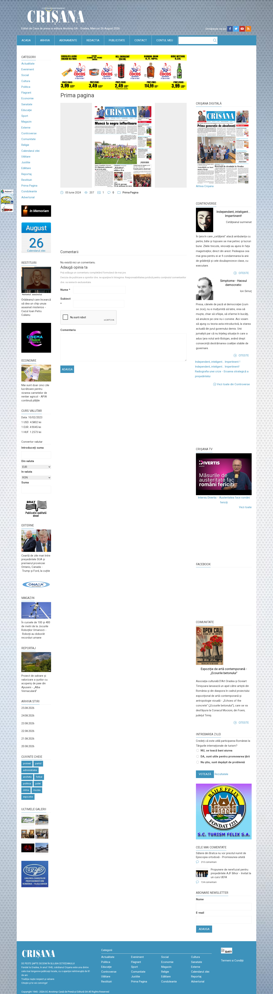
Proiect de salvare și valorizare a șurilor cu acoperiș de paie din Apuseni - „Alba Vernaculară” (34, 683)
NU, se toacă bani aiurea (216, 750)
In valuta (26, 471)
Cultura (25, 81)
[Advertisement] (224, 416)
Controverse (29, 133)
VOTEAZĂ (205, 774)
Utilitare (25, 156)
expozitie (28, 796)
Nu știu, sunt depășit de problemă (223, 762)
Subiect (65, 301)
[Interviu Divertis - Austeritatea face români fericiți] (224, 474)
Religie (25, 145)
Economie (27, 98)
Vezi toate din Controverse (233, 384)
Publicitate (117, 40)
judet (38, 783)
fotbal (39, 776)
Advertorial (28, 197)
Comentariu (66, 330)
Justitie (25, 162)
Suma (25, 482)
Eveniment (27, 69)
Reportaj (26, 174)
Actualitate (28, 63)
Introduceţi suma (32, 447)
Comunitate (28, 139)
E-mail (200, 912)
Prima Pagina (29, 185)
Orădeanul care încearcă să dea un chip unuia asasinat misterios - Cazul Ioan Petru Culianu (36, 307)
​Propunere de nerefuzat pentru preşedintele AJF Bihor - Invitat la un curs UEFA (231, 873)
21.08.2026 (27, 738)
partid (38, 763)
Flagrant (26, 92)
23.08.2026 (27, 723)
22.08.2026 (27, 731)
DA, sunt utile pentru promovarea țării (225, 756)
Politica (25, 87)
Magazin (26, 121)
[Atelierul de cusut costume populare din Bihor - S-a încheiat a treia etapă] (41, 833)
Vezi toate (245, 507)
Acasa (26, 40)
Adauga (204, 929)
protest (27, 763)
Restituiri (26, 180)
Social (25, 75)
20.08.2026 (27, 746)
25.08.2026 (27, 708)
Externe (25, 127)
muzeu (36, 790)
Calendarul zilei (30, 151)
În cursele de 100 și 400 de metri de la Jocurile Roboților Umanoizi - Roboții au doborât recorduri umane (35, 630)
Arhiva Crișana (205, 186)
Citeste (244, 273)
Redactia (93, 40)
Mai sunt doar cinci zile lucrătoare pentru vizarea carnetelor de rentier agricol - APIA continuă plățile (35, 393)
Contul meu (164, 40)
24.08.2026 (27, 715)
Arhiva (45, 40)
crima (26, 790)
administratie (30, 770)
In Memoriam (39, 211)
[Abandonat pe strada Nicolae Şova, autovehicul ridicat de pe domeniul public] (41, 847)
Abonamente (68, 40)
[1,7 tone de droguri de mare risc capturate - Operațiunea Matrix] (41, 819)
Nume (65, 289)
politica (27, 783)
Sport (24, 116)
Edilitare (26, 168)
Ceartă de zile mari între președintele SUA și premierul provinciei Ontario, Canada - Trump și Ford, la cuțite (35, 563)
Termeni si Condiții (232, 960)
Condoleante (29, 191)
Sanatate (26, 104)
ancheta (27, 776)
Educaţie (26, 110)
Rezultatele (221, 774)
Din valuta (27, 461)
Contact (140, 40)
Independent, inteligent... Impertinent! (217, 366)
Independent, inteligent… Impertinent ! (217, 361)
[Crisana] (56, 17)
